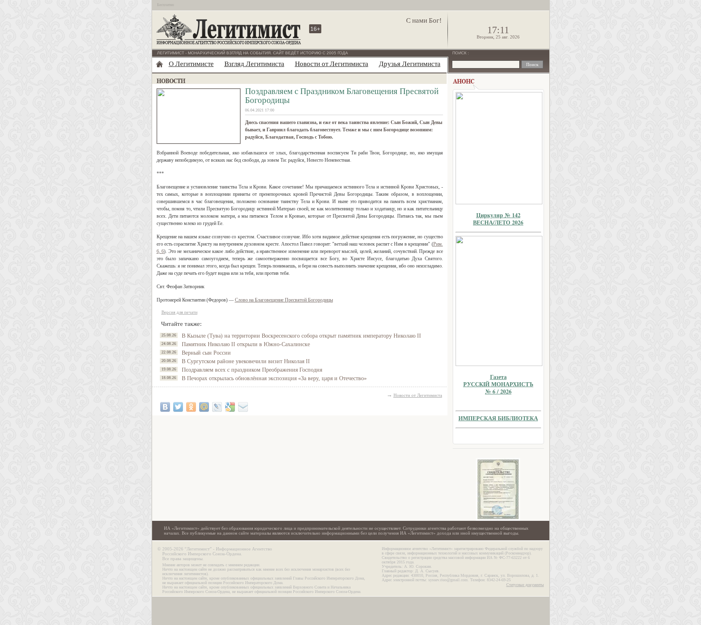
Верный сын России (206, 353)
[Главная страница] (159, 64)
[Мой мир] (204, 407)
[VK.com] (165, 407)
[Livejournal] (217, 407)
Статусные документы (525, 584)
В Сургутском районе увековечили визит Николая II (246, 361)
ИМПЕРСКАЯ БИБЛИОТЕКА (498, 418)
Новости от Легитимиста (331, 64)
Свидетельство (498, 489)
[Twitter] (178, 407)
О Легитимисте (191, 64)
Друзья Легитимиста (410, 64)
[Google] (230, 407)
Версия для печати (179, 312)
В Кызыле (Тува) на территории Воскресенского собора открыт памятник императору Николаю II (301, 336)
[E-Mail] (243, 407)
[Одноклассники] (191, 407)
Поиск (460, 53)
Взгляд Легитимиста (254, 64)
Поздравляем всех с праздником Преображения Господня (252, 370)
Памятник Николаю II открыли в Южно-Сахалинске (246, 344)
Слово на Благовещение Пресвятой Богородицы (284, 300)
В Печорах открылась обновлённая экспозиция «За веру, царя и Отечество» (274, 378)
